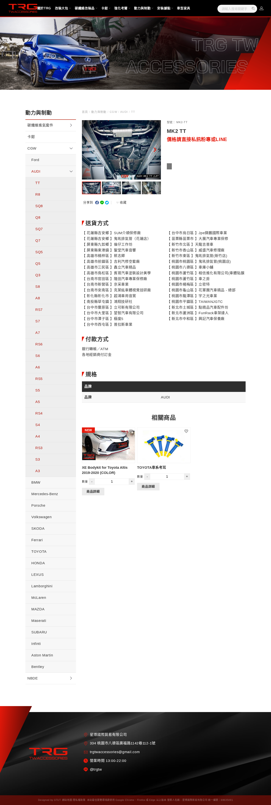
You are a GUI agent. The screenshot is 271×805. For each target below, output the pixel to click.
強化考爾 (121, 8)
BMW (35, 482)
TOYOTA (39, 552)
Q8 (37, 217)
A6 (37, 367)
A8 (37, 298)
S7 (37, 321)
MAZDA (37, 609)
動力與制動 (142, 8)
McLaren (38, 598)
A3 (37, 471)
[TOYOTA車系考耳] (163, 445)
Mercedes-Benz (44, 494)
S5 (37, 390)
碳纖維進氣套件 (40, 125)
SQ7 (39, 229)
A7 (37, 333)
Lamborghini (42, 586)
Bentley (37, 667)
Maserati (38, 621)
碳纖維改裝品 (85, 8)
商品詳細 (93, 491)
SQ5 (39, 252)
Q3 (37, 275)
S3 (37, 459)
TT (37, 183)
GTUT (57, 800)
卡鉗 (104, 8)
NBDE (32, 678)
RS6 (39, 344)
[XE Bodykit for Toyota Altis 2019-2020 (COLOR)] (108, 445)
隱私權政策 (79, 800)
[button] (155, 150)
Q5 (37, 264)
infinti (36, 644)
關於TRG (44, 8)
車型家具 (183, 8)
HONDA (38, 563)
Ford (35, 160)
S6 (37, 356)
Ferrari (37, 540)
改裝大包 (61, 8)
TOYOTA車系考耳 (151, 468)
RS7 (39, 310)
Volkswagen (41, 517)
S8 (37, 287)
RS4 (39, 413)
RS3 (39, 448)
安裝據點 (163, 8)
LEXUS (37, 575)
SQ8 (39, 206)
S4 (37, 425)
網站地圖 (67, 800)
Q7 (37, 241)
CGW (32, 148)
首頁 (85, 111)
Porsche (38, 505)
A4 (37, 436)
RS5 (39, 379)
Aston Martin (42, 655)
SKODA (37, 529)
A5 (37, 402)
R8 (37, 194)
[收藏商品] (133, 429)
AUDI (35, 171)
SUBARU (39, 632)
